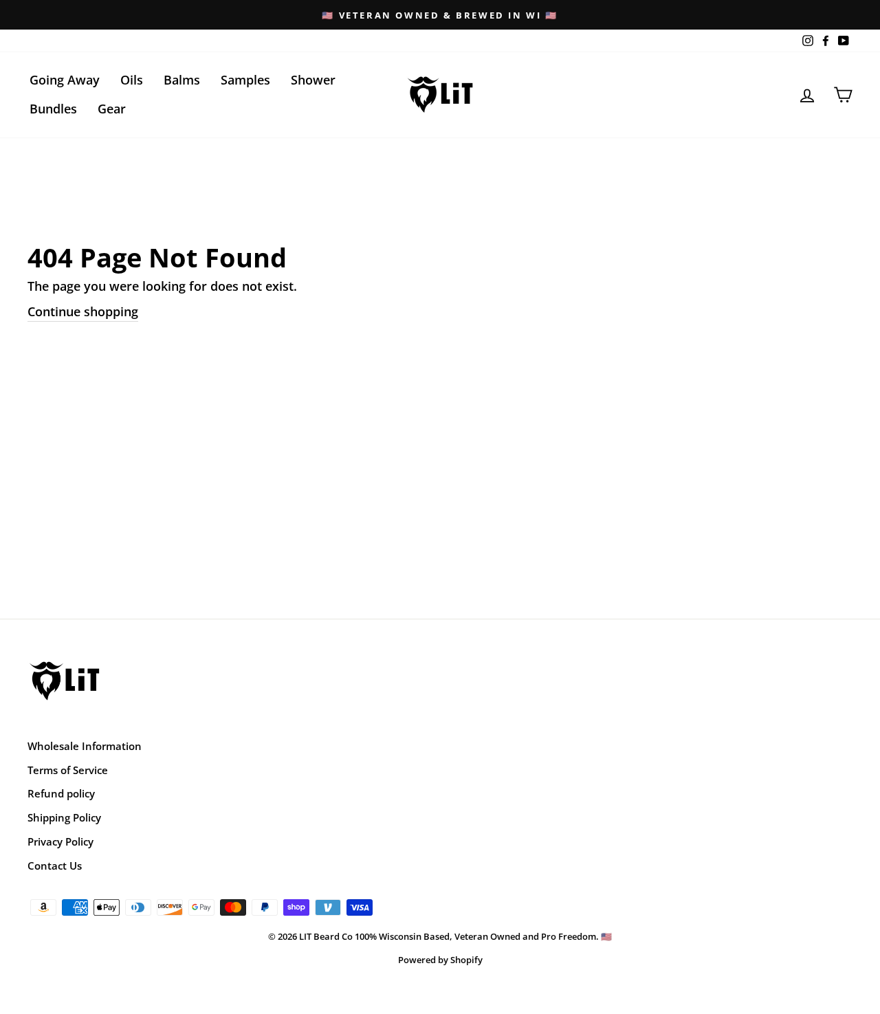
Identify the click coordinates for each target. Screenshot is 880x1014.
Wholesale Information (85, 746)
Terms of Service (68, 770)
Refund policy (61, 793)
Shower (313, 79)
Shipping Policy (64, 817)
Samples (245, 79)
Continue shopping (83, 311)
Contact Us (55, 865)
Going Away (65, 79)
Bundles (53, 108)
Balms (182, 79)
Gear (112, 108)
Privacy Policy (61, 841)
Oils (131, 79)
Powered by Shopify (440, 960)
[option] (440, 15)
